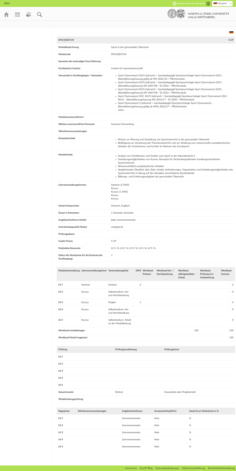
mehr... (121, 110)
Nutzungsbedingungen (167, 468)
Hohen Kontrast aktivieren (191, 3)
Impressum (131, 468)
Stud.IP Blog (146, 468)
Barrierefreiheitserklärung (221, 468)
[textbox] (222, 3)
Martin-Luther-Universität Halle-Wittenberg (198, 13)
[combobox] (222, 3)
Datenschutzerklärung (193, 468)
